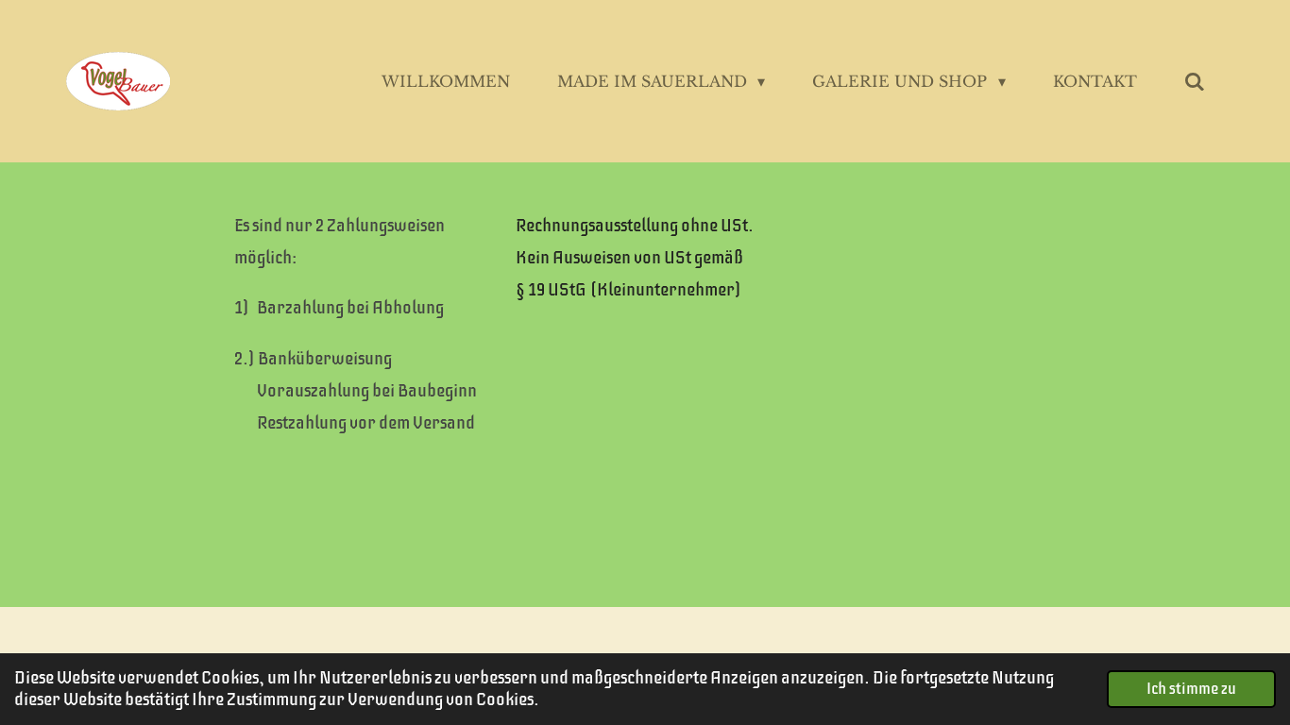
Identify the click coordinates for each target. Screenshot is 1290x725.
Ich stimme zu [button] (1191, 689)
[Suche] (1194, 81)
